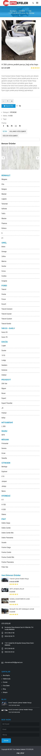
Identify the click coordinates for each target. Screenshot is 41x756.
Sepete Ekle (9, 106)
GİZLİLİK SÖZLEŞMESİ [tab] (10, 136)
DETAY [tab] (5, 131)
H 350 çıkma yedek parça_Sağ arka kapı (19, 64)
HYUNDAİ (22, 11)
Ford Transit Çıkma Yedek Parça (19, 703)
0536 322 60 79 (9, 636)
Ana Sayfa (13, 11)
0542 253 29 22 (9, 652)
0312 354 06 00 (9, 648)
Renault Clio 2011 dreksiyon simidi (21, 609)
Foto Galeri (6, 685)
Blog (4, 689)
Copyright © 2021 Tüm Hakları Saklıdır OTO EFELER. (17, 749)
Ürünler (5, 682)
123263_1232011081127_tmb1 (19, 599)
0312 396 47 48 (9, 633)
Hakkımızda (6, 679)
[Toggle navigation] (37, 3)
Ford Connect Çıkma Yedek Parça (20, 709)
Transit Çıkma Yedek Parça (19, 579)
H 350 (29, 11)
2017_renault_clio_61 (16, 589)
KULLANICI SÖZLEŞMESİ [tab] (18, 131)
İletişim (5, 692)
